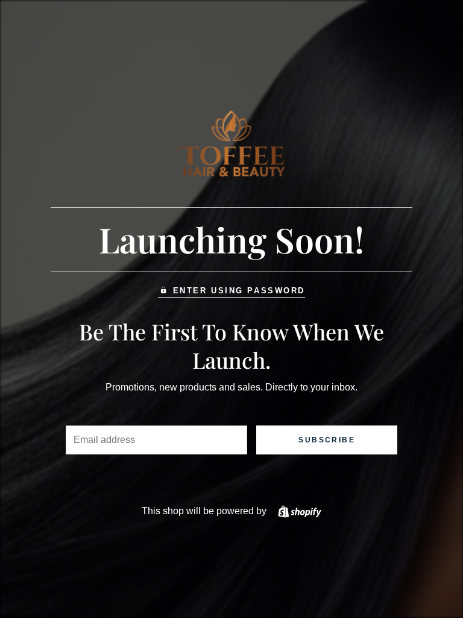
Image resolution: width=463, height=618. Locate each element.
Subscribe (326, 440)
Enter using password (239, 290)
